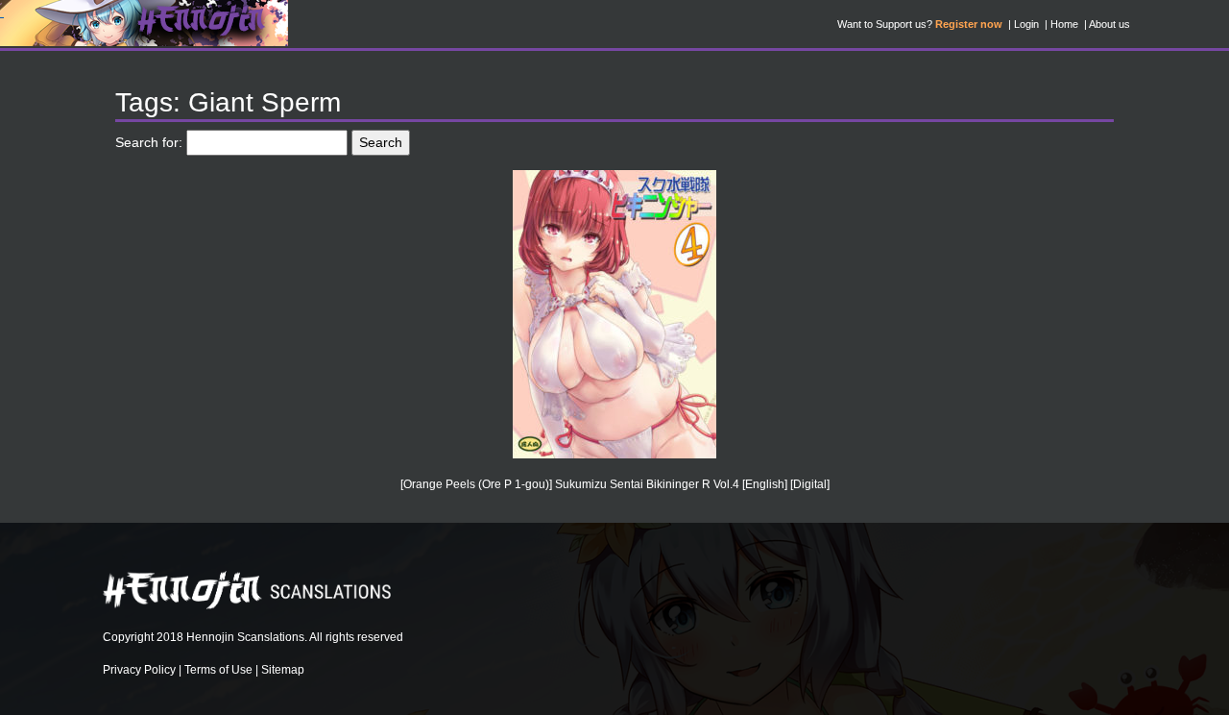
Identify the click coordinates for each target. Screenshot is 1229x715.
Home (1064, 24)
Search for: (148, 142)
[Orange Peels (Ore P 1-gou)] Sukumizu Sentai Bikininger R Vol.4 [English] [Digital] (615, 484)
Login (1026, 24)
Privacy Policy (139, 670)
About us (1109, 24)
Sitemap (282, 670)
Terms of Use (218, 670)
